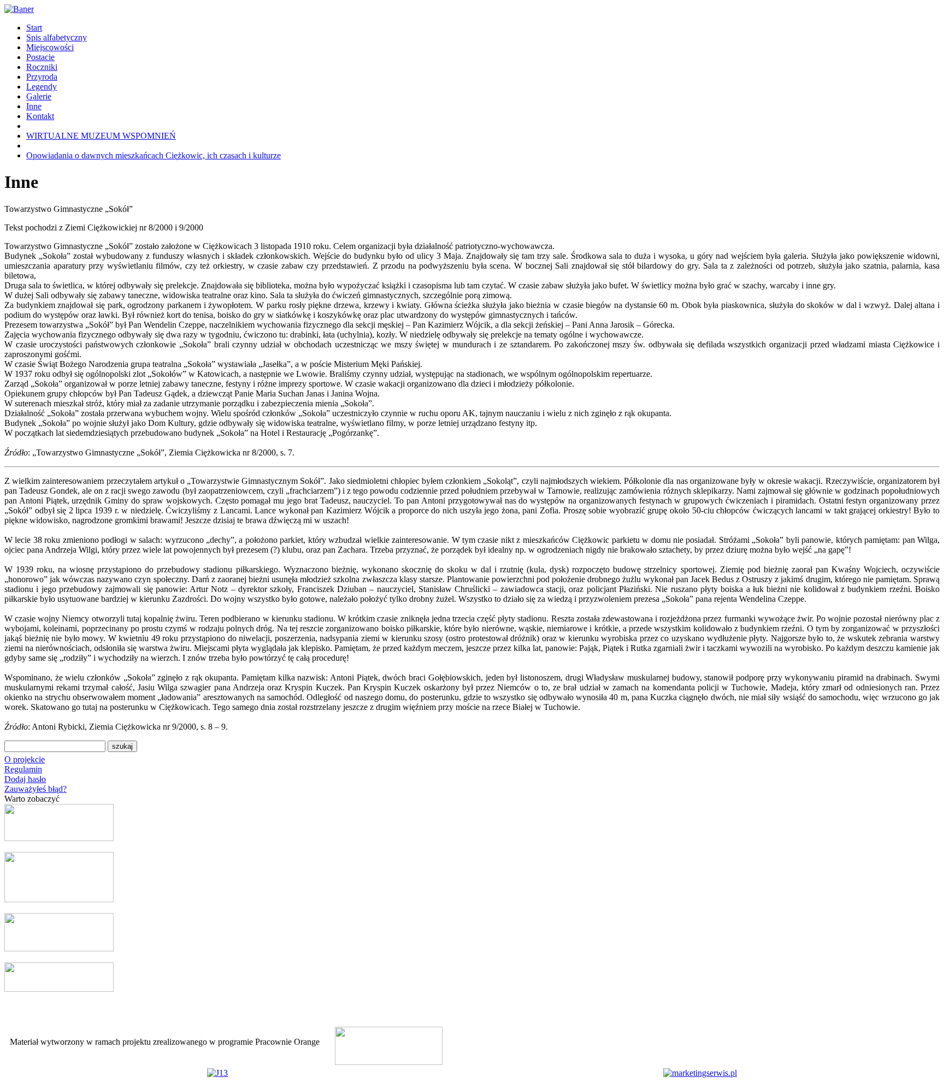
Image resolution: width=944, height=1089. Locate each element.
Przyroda (41, 76)
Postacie (40, 57)
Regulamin (23, 769)
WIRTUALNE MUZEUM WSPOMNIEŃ (101, 135)
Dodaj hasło (25, 779)
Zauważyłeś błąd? (35, 789)
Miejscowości (50, 47)
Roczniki (41, 67)
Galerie (38, 96)
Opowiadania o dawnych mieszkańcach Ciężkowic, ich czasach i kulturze (153, 155)
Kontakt (40, 116)
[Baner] (19, 9)
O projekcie (24, 759)
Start (34, 27)
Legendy (41, 86)
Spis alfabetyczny (56, 37)
